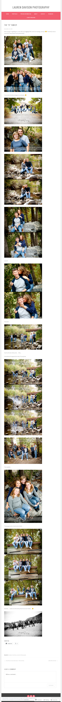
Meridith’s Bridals (52, 660)
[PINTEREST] (31, 696)
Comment (51, 685)
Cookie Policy (26, 699)
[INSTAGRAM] (34, 696)
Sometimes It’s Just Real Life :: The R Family (15, 660)
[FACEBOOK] (28, 696)
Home (7, 14)
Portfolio (14, 14)
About (36, 14)
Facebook (50, 14)
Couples (10, 655)
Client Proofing (31, 17)
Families (14, 655)
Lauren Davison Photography (31, 7)
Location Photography (21, 655)
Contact (43, 14)
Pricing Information (25, 14)
